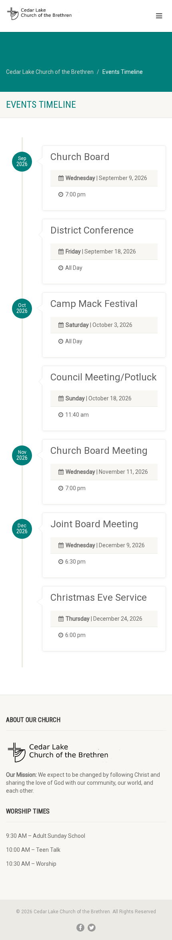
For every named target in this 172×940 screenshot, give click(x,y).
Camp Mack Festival (94, 303)
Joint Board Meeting (94, 524)
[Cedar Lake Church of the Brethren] (57, 14)
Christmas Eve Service (98, 597)
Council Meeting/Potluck (103, 377)
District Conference (92, 230)
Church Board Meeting (99, 450)
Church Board (80, 156)
